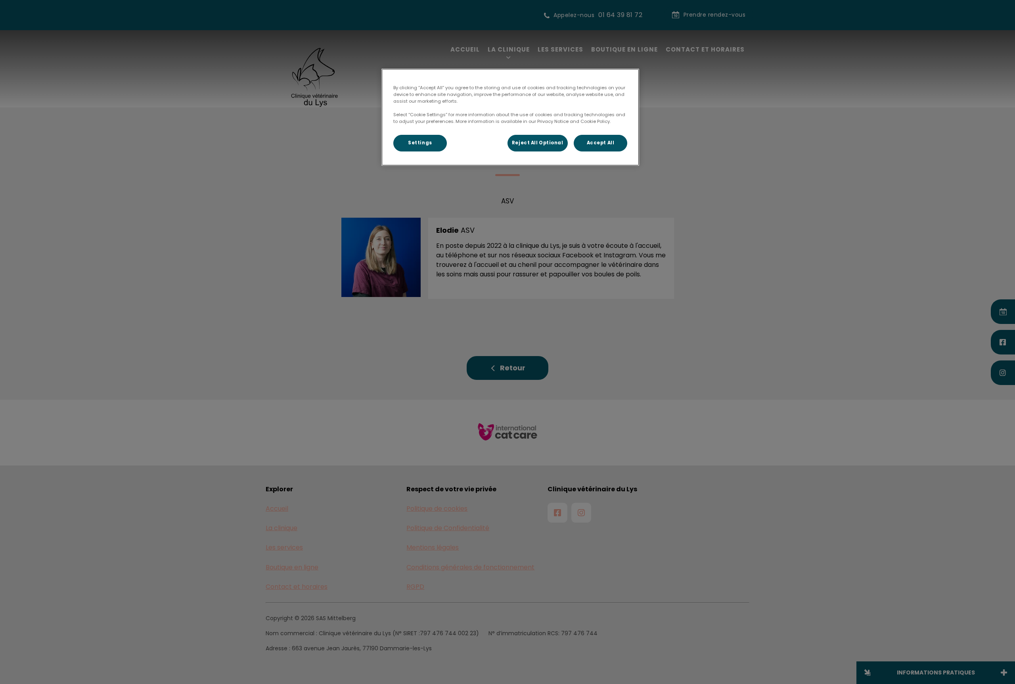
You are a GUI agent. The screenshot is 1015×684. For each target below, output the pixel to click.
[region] (510, 117)
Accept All (601, 143)
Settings (420, 143)
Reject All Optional (537, 143)
